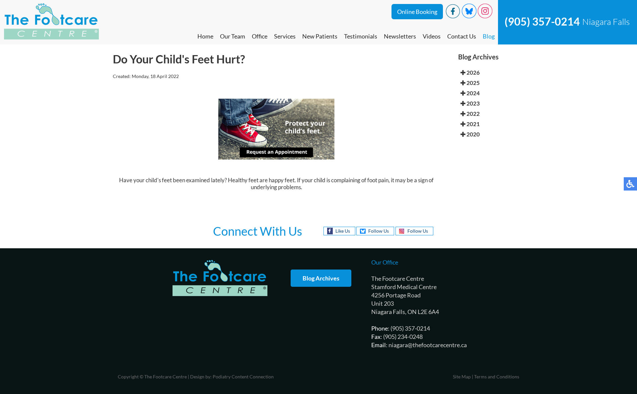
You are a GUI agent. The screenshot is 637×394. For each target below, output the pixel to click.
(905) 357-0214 (542, 21)
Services (285, 36)
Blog (489, 36)
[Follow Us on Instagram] (485, 16)
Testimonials (360, 36)
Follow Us (378, 231)
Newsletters (400, 36)
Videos (432, 36)
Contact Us (461, 36)
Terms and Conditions (496, 376)
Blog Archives (321, 278)
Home (205, 36)
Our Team (232, 36)
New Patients (319, 36)
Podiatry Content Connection (243, 376)
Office (259, 36)
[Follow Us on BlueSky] (469, 16)
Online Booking (417, 11)
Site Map (462, 376)
